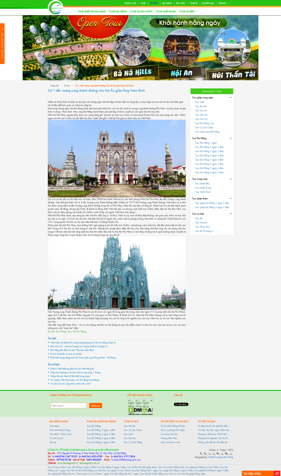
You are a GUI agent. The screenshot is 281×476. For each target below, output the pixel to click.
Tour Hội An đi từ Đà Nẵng (79, 470)
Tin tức (154, 3)
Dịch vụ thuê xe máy (170, 442)
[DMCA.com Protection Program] (140, 409)
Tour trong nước (141, 11)
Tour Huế (199, 102)
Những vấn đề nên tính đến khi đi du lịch (218, 442)
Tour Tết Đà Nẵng (77, 331)
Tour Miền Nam (203, 191)
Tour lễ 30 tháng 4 (204, 231)
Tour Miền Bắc (202, 183)
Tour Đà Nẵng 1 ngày (206, 142)
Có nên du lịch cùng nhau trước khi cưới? (70, 383)
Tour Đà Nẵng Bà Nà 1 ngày (124, 473)
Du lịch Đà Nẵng (57, 331)
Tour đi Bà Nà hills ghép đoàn (142, 467)
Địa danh (167, 3)
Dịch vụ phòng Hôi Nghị (173, 430)
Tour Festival (201, 222)
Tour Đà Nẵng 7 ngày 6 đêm (209, 168)
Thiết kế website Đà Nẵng (220, 457)
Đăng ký (96, 405)
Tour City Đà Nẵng (133, 442)
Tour (143, 3)
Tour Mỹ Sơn (201, 114)
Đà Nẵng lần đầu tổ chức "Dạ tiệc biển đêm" (72, 350)
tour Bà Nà (99, 470)
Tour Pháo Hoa (202, 226)
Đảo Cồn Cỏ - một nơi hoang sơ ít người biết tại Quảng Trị (79, 346)
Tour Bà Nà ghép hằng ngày (191, 473)
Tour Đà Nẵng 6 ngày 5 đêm (209, 163)
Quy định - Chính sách (60, 434)
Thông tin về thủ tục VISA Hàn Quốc (215, 434)
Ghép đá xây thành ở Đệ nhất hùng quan (70, 376)
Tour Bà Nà (201, 106)
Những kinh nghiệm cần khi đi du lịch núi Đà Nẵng (223, 438)
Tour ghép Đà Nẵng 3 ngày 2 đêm (212, 203)
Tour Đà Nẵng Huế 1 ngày (145, 470)
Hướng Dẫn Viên (169, 438)
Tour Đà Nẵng (118, 11)
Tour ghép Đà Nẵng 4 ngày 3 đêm (212, 207)
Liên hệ (53, 442)
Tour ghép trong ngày (92, 11)
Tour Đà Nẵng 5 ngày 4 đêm (209, 159)
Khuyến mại (208, 3)
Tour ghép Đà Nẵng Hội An (61, 473)
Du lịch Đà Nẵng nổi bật (173, 425)
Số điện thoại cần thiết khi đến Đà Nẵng (217, 425)
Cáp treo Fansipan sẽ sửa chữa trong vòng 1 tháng (75, 372)
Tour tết (198, 218)
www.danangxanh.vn (67, 462)
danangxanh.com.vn (90, 462)
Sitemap (222, 3)
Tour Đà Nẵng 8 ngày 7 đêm (209, 172)
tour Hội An (170, 473)
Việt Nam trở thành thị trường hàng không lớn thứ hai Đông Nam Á (83, 342)
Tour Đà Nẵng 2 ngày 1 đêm (209, 147)
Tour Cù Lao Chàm (204, 127)
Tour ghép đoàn (166, 11)
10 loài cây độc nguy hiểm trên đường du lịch (220, 430)
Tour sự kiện (186, 11)
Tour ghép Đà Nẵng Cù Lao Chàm (202, 467)
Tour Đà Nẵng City (204, 123)
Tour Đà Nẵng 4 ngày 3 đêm (209, 155)
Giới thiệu (54, 425)
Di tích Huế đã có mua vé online (66, 353)
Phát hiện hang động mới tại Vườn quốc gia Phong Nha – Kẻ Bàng (83, 357)
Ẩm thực (180, 3)
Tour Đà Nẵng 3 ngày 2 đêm (209, 151)
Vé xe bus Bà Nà (169, 434)
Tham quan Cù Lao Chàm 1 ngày (92, 473)
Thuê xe (193, 3)
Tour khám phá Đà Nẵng (207, 131)
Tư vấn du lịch (56, 438)
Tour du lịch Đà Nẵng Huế (171, 467)
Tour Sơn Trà (201, 119)
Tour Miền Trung (203, 187)
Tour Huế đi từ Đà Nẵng (151, 473)
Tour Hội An (201, 110)
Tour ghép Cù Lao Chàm (118, 470)
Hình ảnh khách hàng (60, 430)
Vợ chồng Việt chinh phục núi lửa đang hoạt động (74, 379)
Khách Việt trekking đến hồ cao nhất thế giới (72, 368)
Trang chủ (130, 3)
